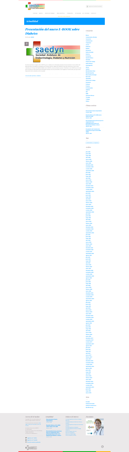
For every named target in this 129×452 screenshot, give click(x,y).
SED (87, 91)
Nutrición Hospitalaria (70, 432)
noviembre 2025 (89, 166)
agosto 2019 (89, 300)
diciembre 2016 (89, 360)
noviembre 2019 (89, 295)
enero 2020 (88, 291)
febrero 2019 (89, 311)
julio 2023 (88, 214)
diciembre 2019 (89, 293)
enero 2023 (88, 225)
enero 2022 (88, 246)
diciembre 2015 (89, 381)
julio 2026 (88, 151)
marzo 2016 (88, 375)
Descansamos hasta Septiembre (94, 110)
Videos (87, 101)
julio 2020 (88, 279)
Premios (88, 86)
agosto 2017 (89, 345)
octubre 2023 (89, 210)
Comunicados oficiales (30, 75)
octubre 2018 (89, 319)
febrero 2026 (89, 161)
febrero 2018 (89, 334)
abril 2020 (88, 285)
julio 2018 (88, 325)
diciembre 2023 (89, 206)
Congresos (88, 42)
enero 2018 (88, 336)
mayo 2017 (88, 351)
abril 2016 (88, 374)
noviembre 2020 (89, 272)
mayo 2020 (88, 283)
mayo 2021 (88, 261)
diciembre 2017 (89, 338)
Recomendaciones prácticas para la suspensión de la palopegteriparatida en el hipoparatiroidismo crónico (94, 123)
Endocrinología (89, 52)
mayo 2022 (88, 238)
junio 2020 (88, 281)
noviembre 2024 (89, 187)
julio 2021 (88, 257)
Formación (70, 13)
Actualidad (78, 13)
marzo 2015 (88, 392)
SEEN (87, 93)
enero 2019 (88, 313)
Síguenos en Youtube (32, 440)
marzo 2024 (88, 200)
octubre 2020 (89, 274)
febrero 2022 (89, 244)
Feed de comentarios (91, 405)
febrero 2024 (89, 202)
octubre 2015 (89, 385)
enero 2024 (88, 204)
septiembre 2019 (90, 298)
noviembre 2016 (89, 362)
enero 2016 (88, 379)
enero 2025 (88, 183)
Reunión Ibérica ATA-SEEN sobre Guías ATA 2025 (94, 115)
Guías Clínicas (89, 63)
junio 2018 (88, 327)
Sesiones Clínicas (90, 95)
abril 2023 (88, 219)
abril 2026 (88, 157)
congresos (96, 142)
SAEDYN (88, 89)
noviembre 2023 (89, 208)
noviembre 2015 (89, 383)
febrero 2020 (89, 289)
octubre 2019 (89, 296)
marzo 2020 (88, 287)
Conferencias (89, 41)
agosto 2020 (89, 278)
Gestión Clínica (89, 57)
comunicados (89, 142)
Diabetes (39, 75)
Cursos (87, 44)
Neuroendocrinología (91, 74)
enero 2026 (88, 163)
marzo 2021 (88, 264)
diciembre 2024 (89, 185)
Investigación (89, 65)
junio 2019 (88, 304)
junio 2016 (88, 370)
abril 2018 (88, 330)
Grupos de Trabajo (49, 13)
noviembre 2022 (89, 229)
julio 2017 (88, 347)
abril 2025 (88, 178)
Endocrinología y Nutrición (71, 431)
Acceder (88, 401)
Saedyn (40, 13)
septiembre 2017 (90, 344)
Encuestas (88, 50)
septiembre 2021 (90, 253)
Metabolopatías (90, 73)
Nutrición (88, 76)
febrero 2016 (89, 377)
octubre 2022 (89, 230)
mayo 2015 (88, 391)
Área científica (60, 13)
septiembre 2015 (90, 387)
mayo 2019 (88, 306)
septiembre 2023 (90, 212)
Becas (87, 35)
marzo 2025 (88, 180)
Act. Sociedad (85, 13)
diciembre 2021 (89, 247)
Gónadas (88, 59)
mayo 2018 (88, 328)
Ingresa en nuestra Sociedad (95, 6)
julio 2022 (88, 234)
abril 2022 (88, 240)
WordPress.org (89, 407)
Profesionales (89, 88)
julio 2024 (88, 193)
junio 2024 (88, 195)
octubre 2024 (89, 189)
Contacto (93, 13)
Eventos (88, 54)
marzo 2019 (88, 310)
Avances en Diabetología (71, 434)
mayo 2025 (88, 176)
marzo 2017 (88, 355)
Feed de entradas (90, 403)
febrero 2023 (89, 223)
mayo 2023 (88, 217)
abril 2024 (88, 199)
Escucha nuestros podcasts (33, 442)
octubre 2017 (89, 342)
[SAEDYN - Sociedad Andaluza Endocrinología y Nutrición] (37, 5)
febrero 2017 (89, 357)
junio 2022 (88, 236)
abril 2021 (88, 263)
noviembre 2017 (89, 340)
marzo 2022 (88, 242)
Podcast (88, 84)
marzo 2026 (88, 159)
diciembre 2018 (89, 315)
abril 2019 (88, 308)
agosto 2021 (89, 255)
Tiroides (88, 97)
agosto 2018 (89, 323)
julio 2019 (88, 302)
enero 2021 (88, 268)
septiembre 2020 (90, 276)
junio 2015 (88, 389)
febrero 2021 (89, 266)
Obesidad (88, 78)
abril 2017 (88, 353)
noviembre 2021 (89, 249)
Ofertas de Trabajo (90, 80)
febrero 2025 (89, 182)
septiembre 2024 (90, 191)
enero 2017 (88, 359)
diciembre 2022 (89, 227)
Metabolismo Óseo (90, 71)
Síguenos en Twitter (32, 438)
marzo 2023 (88, 221)
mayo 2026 (88, 155)
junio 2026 (88, 153)
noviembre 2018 (89, 317)
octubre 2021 (89, 251)
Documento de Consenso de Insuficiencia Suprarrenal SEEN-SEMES (93, 130)
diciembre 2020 (89, 270)
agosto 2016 (89, 368)
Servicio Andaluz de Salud (71, 435)
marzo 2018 (88, 332)
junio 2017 (88, 349)
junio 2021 (88, 259)
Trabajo (88, 99)
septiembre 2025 (90, 170)
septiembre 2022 (90, 232)
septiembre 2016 (90, 366)
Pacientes (88, 82)
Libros (87, 67)
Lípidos (87, 69)
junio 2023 (88, 215)
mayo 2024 (88, 197)
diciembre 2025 (89, 165)
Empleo (87, 48)
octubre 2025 (89, 168)
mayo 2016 (88, 372)
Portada (35, 13)
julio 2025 (88, 172)
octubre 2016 (89, 364)
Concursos (88, 39)
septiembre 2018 (90, 321)
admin (32, 37)
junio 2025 (88, 174)
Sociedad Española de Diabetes (72, 427)
